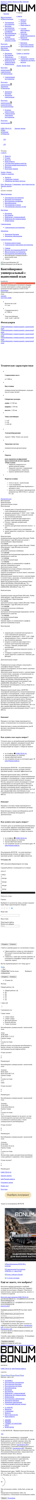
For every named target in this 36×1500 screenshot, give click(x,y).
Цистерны (4, 48)
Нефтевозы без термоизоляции (10, 61)
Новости (23, 20)
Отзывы (23, 21)
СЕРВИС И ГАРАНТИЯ (13, 1423)
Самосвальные (6, 72)
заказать (3, 296)
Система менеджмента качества (25, 30)
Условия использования (25, 1345)
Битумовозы (9, 55)
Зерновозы (4, 86)
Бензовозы (8, 53)
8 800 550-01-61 (21, 753)
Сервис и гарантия (22, 50)
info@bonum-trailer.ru (19, 1368)
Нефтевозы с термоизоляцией (10, 58)
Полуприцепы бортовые (13, 1384)
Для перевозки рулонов (10, 36)
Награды (23, 23)
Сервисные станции (27, 58)
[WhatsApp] (18, 134)
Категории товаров (27, 44)
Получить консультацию (9, 1297)
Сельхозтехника (6, 105)
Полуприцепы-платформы (10, 30)
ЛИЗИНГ (8, 1422)
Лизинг (24, 65)
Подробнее (4, 290)
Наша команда (25, 25)
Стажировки (24, 39)
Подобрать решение (8, 1341)
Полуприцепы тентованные (14, 1382)
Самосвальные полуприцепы (10, 78)
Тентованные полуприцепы (9, 23)
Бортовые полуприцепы (9, 27)
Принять (4, 1498)
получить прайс (6, 298)
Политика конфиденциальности (27, 35)
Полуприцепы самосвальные (15, 1399)
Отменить (13, 944)
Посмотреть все (6, 499)
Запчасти (23, 57)
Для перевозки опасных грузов (10, 39)
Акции (18, 65)
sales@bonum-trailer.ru (12, 761)
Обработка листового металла (15, 181)
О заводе (19, 13)
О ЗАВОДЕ (9, 1407)
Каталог (6, 14)
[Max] (18, 130)
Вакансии (23, 37)
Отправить (5, 944)
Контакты (23, 43)
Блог (28, 65)
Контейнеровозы (10, 33)
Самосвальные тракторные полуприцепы (10, 115)
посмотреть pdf (22, 1444)
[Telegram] (18, 132)
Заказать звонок (20, 128)
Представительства (27, 46)
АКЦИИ (8, 1420)
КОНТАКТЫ (9, 1427)
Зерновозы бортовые (8, 92)
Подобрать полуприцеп (18, 1195)
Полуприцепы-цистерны (13, 1386)
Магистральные (6, 17)
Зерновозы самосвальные (9, 96)
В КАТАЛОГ (5, 1306)
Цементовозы (9, 64)
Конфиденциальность (8, 1345)
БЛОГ (7, 1425)
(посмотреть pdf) (6, 1329)
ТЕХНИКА (9, 1380)
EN (2, 1354)
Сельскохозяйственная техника (15, 1404)
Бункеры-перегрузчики (9, 111)
